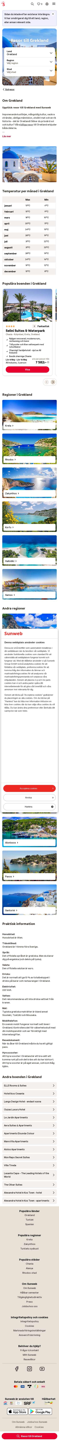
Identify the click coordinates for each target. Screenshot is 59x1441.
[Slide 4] (31, 179)
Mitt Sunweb (29, 1354)
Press (29, 1301)
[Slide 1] (24, 179)
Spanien (29, 1224)
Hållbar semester (29, 1292)
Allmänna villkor (23, 1427)
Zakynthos (29, 1244)
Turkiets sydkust (29, 1248)
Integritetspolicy (29, 1321)
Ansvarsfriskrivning (29, 1335)
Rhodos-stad (29, 1272)
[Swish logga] (36, 1387)
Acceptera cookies (28, 788)
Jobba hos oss (30, 1306)
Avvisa (28, 797)
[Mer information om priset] (48, 362)
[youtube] (42, 1370)
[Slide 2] (27, 179)
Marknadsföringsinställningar (29, 1330)
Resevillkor (30, 1359)
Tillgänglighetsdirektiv (29, 1297)
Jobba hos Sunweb (37, 1421)
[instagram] (29, 1370)
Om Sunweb (29, 1288)
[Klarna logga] (43, 1387)
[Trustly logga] (29, 1387)
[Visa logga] (22, 1387)
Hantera (28, 806)
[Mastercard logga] (15, 1387)
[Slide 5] (34, 179)
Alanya (29, 1268)
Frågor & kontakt (29, 1350)
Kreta (29, 1239)
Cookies (29, 1326)
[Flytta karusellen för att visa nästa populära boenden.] (53, 382)
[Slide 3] (29, 179)
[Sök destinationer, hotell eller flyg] (32, 4)
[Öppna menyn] (54, 4)
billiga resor (26, 124)
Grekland (29, 1215)
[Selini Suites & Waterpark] (27, 332)
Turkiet (30, 1219)
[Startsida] (3, 4)
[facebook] (17, 1370)
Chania (29, 1263)
